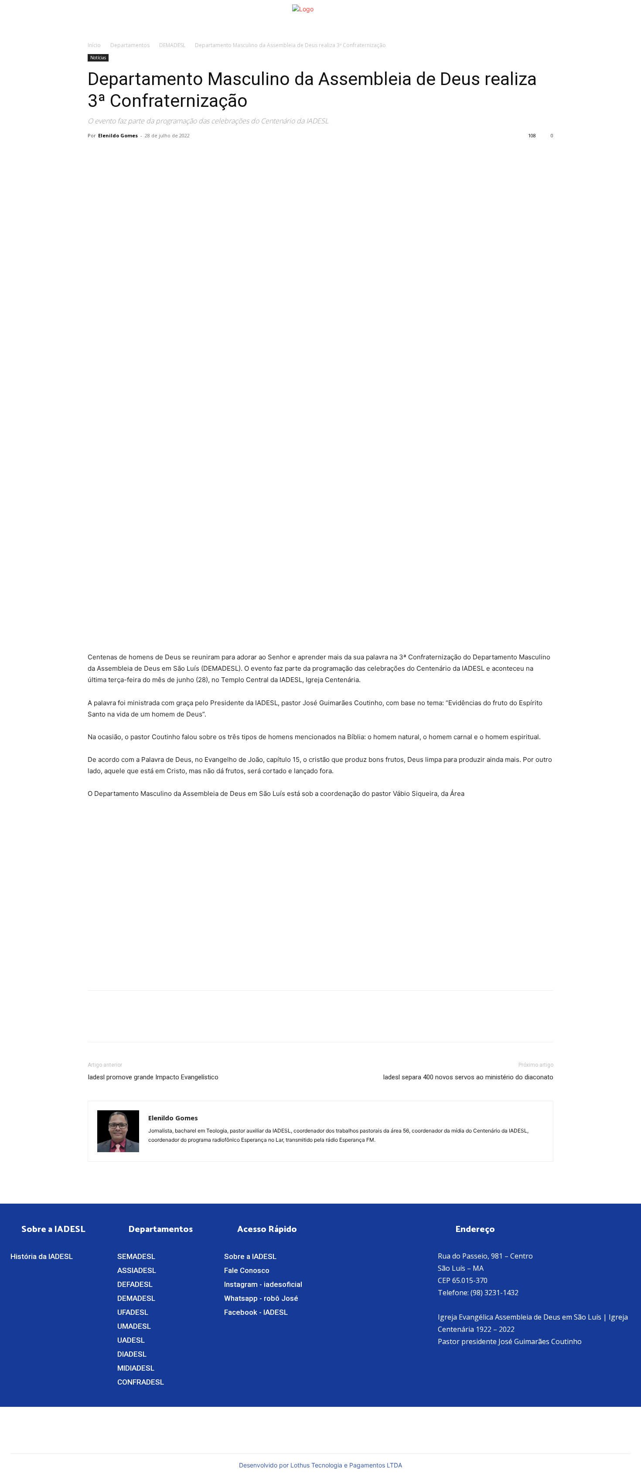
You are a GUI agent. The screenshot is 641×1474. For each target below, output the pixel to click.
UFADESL (132, 1312)
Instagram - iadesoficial (263, 1284)
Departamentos (130, 45)
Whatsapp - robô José (261, 1298)
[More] (197, 155)
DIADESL (132, 1354)
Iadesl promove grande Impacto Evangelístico (153, 1077)
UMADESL (134, 1326)
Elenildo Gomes (118, 135)
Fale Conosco (246, 1270)
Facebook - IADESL (256, 1312)
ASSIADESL (136, 1270)
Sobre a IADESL (250, 1256)
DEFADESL (135, 1284)
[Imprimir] (156, 155)
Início (94, 45)
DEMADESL (172, 45)
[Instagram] (387, 1429)
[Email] (136, 155)
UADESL (131, 1340)
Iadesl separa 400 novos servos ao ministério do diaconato (468, 1077)
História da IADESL (41, 1256)
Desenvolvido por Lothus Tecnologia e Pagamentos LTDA (320, 1465)
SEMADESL (136, 1256)
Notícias (98, 58)
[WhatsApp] (116, 155)
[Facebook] (96, 155)
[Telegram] (176, 155)
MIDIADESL (135, 1368)
